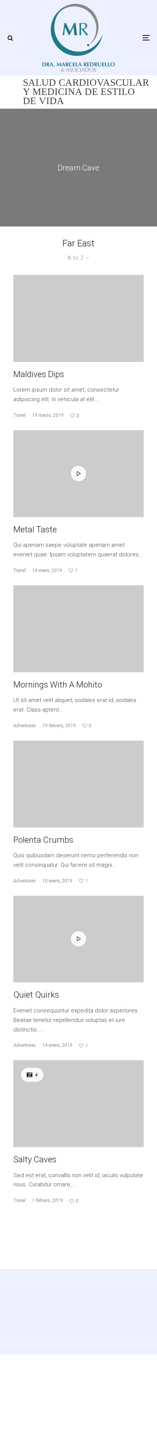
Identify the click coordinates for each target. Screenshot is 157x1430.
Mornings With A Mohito (57, 684)
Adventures (24, 725)
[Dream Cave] (78, 168)
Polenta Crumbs (43, 840)
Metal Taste (35, 529)
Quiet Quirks (36, 994)
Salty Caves (34, 1159)
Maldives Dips (38, 374)
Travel (19, 415)
